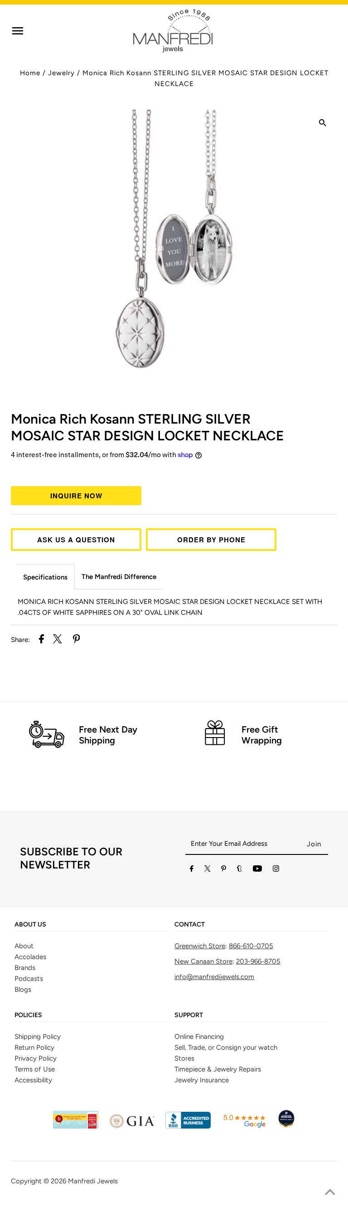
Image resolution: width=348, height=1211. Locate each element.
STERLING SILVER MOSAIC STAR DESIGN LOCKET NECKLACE (147, 427)
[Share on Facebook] (41, 640)
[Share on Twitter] (57, 640)
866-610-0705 (251, 946)
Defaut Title (174, 471)
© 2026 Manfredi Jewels (81, 1181)
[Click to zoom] (323, 124)
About (24, 946)
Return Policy (34, 1047)
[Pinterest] (223, 870)
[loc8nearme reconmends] (286, 1126)
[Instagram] (276, 870)
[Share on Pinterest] (76, 640)
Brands (24, 968)
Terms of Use (34, 1069)
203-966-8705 (258, 961)
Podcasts (28, 979)
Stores (184, 1058)
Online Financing (199, 1036)
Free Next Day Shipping (108, 735)
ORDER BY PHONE (211, 540)
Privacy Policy (35, 1058)
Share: (20, 640)
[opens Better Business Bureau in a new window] (188, 1126)
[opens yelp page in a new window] (75, 1126)
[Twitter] (207, 870)
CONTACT (189, 924)
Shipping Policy (37, 1036)
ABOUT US (30, 924)
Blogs (22, 989)
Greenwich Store (199, 946)
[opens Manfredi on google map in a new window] (244, 1126)
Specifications (45, 577)
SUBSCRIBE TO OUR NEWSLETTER (71, 858)
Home (30, 73)
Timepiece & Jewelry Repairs (217, 1069)
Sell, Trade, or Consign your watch (225, 1047)
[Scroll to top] (330, 1193)
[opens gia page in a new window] (132, 1126)
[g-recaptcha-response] (174, 1204)
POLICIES (28, 1015)
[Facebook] (191, 870)
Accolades (30, 957)
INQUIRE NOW (76, 496)
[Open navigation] (17, 30)
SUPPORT (188, 1015)
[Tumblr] (239, 870)
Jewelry (61, 73)
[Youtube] (257, 870)
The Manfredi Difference (119, 577)
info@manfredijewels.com (214, 977)
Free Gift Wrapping (262, 735)
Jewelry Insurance (201, 1080)
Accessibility (33, 1080)
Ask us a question (76, 540)
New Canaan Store (203, 961)
